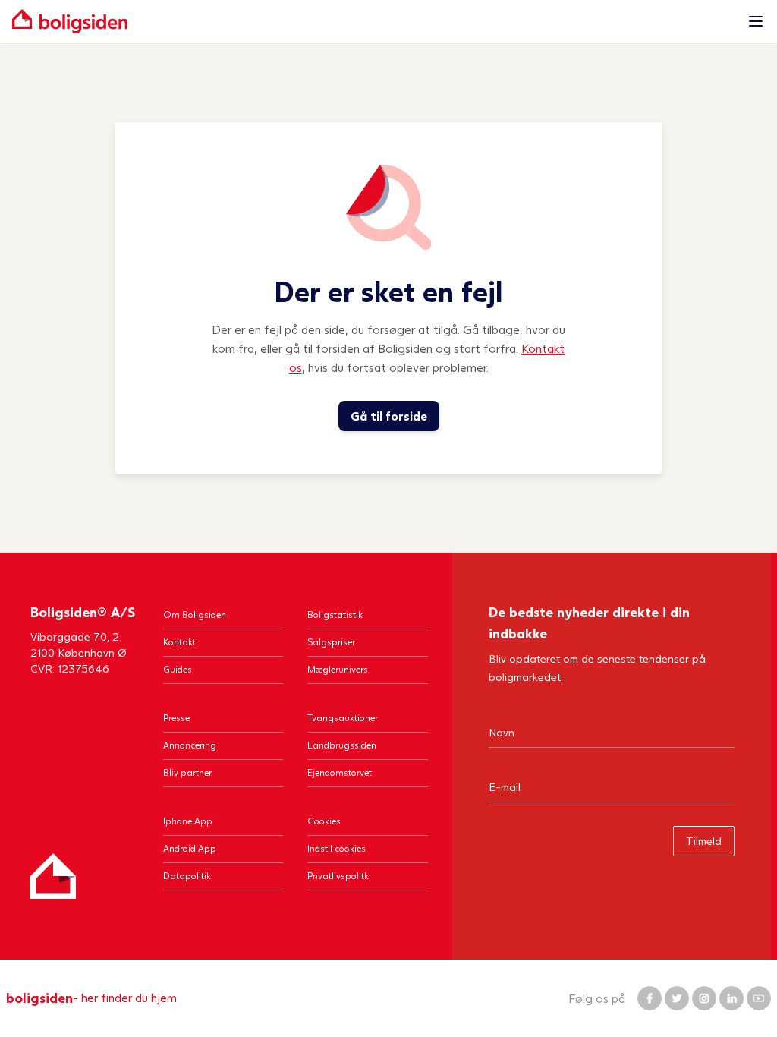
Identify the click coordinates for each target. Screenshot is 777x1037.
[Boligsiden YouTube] (759, 998)
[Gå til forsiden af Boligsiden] (373, 21)
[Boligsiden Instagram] (704, 998)
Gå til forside (389, 415)
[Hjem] (53, 876)
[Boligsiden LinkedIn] (731, 998)
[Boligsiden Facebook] (649, 998)
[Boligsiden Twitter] (677, 998)
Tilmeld (704, 840)
